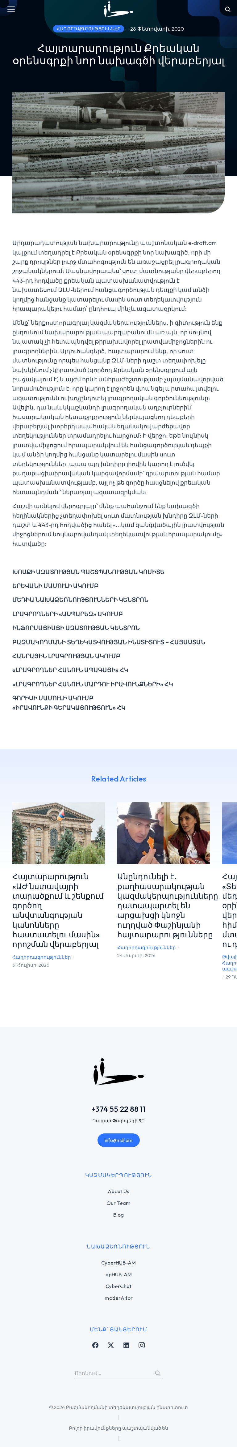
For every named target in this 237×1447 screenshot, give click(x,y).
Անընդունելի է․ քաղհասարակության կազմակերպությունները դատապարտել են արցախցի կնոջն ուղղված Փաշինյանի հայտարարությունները (167, 905)
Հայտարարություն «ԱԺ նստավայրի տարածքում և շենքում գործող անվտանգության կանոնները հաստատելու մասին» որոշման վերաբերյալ (58, 910)
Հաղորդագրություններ (41, 957)
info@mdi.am (118, 1140)
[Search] (157, 1373)
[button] (9, 896)
